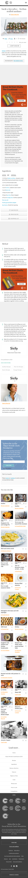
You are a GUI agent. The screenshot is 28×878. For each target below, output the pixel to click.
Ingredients (14, 764)
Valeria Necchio (15, 14)
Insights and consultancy (14, 853)
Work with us (17, 850)
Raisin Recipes (6, 370)
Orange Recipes (17, 370)
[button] (26, 3)
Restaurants (14, 783)
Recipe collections (14, 768)
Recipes (14, 760)
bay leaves (5, 205)
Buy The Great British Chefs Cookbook (12, 856)
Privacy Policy (9, 861)
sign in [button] (7, 478)
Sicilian (4, 50)
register (13, 478)
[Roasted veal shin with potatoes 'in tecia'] (14, 663)
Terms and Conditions (17, 861)
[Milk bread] (7, 621)
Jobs (10, 858)
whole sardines (11, 178)
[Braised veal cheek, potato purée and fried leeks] (21, 637)
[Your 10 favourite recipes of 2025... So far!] (21, 557)
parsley (9, 195)
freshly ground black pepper (9, 202)
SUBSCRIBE (9, 465)
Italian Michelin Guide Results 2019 (14, 756)
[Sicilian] (21, 621)
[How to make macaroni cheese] (7, 578)
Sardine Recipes (6, 366)
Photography (21, 858)
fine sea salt (5, 200)
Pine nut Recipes (18, 366)
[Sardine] (7, 498)
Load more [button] (13, 748)
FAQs (22, 856)
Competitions (14, 791)
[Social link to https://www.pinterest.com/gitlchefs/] (14, 866)
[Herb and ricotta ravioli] (14, 538)
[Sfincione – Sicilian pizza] (21, 701)
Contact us (11, 850)
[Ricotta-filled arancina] (21, 578)
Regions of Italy (14, 775)
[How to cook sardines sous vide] (7, 557)
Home (14, 752)
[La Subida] (7, 684)
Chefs (14, 779)
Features (14, 772)
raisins (7, 187)
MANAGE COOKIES (14, 874)
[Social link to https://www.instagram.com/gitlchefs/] (16, 866)
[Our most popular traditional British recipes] (7, 701)
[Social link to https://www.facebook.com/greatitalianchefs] (11, 866)
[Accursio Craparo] (14, 730)
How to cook (14, 787)
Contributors (14, 858)
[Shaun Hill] (21, 684)
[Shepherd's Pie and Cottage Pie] (7, 515)
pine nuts (8, 190)
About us (6, 858)
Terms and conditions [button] (7, 468)
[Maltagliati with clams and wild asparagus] (14, 600)
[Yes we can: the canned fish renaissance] (21, 515)
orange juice (10, 197)
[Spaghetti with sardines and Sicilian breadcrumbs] (7, 637)
